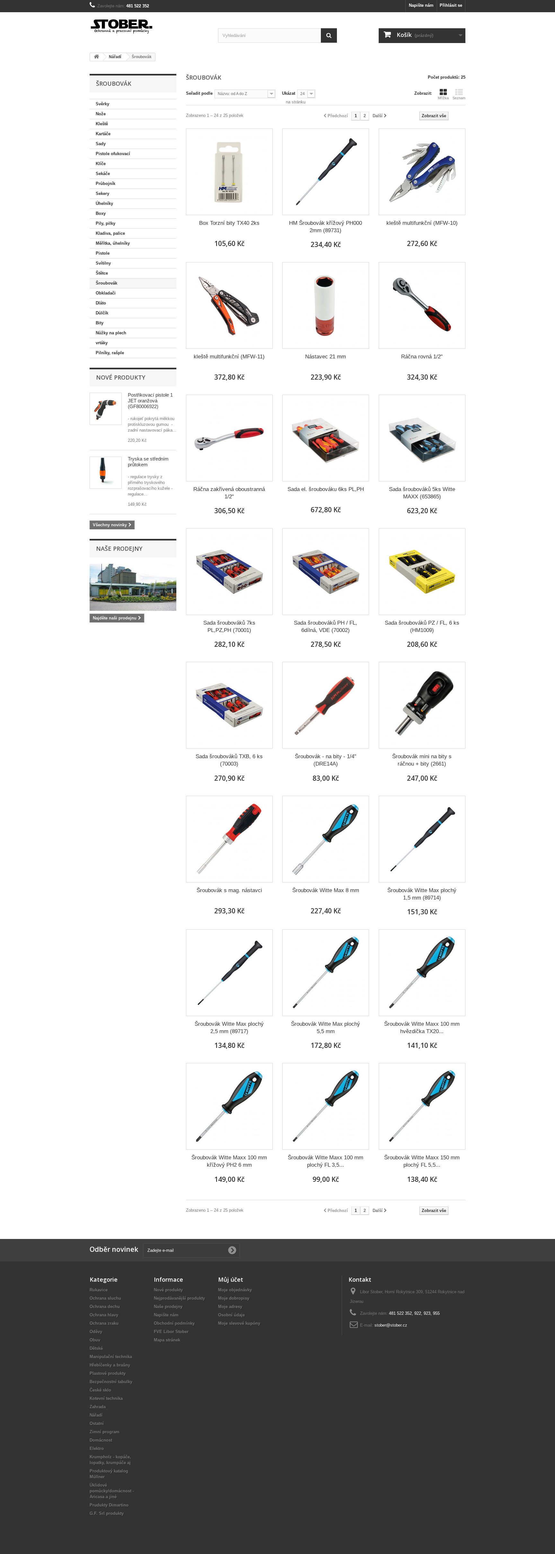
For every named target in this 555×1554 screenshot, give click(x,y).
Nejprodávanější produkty (179, 1298)
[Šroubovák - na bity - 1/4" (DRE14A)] (326, 705)
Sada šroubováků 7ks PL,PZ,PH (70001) (229, 626)
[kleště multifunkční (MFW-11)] (229, 305)
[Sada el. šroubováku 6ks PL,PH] (326, 438)
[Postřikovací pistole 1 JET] (106, 409)
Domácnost (101, 1440)
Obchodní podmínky (174, 1323)
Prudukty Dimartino (109, 1505)
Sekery (102, 193)
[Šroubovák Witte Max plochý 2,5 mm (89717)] (229, 973)
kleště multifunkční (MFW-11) (229, 357)
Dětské (96, 1348)
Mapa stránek (167, 1340)
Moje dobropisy (233, 1298)
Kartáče (103, 133)
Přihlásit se (451, 5)
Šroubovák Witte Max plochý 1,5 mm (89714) (421, 894)
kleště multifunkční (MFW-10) (422, 223)
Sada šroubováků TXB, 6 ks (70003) (229, 760)
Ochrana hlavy (104, 1315)
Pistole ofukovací (113, 153)
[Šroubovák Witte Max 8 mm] (326, 839)
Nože (101, 113)
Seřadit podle (199, 93)
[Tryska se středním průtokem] (106, 473)
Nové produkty (120, 377)
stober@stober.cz (390, 1325)
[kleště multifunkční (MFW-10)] (422, 172)
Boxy (101, 213)
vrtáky (102, 342)
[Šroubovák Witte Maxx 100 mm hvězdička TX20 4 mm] (422, 973)
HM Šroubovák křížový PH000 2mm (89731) (325, 226)
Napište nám (421, 5)
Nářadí (96, 1415)
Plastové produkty (108, 1373)
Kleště (102, 123)
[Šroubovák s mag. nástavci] (229, 839)
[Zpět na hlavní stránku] (96, 57)
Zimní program (104, 1431)
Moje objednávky (235, 1289)
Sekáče (103, 173)
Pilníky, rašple (110, 352)
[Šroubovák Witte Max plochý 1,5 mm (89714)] (422, 839)
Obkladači (106, 293)
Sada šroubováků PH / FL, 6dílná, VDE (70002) (325, 626)
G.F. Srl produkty (107, 1513)
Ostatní (97, 1423)
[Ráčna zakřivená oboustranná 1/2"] (229, 438)
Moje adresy (230, 1306)
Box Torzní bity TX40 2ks (229, 223)
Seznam (459, 98)
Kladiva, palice (110, 233)
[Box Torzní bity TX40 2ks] (229, 172)
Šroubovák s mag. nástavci (229, 890)
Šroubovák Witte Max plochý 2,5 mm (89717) (229, 1027)
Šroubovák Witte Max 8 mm (325, 890)
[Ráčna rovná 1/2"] (422, 305)
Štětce (102, 273)
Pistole (103, 253)
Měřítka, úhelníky (113, 243)
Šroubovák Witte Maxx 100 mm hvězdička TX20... (422, 1027)
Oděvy (96, 1331)
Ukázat (288, 93)
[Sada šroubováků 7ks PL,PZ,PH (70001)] (229, 571)
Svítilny (103, 263)
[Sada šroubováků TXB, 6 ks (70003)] (229, 705)
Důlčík (102, 313)
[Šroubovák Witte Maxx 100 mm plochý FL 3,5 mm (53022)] (326, 1106)
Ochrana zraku (104, 1323)
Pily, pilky (105, 223)
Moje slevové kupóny (239, 1323)
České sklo (100, 1390)
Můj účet (230, 1279)
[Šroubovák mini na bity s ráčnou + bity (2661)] (422, 705)
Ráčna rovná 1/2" (422, 357)
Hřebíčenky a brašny (110, 1365)
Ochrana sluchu (105, 1298)
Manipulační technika (111, 1356)
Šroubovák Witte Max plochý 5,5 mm (325, 1027)
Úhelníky (104, 203)
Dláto (101, 303)
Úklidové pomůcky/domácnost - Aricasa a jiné (112, 1491)
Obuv (95, 1340)
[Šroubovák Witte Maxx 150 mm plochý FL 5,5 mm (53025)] (422, 1106)
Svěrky (102, 103)
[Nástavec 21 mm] (326, 305)
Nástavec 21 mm (325, 357)
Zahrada (98, 1406)
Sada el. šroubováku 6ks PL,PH (325, 489)
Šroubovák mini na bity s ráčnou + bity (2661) (422, 760)
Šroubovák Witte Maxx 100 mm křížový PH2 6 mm (229, 1161)
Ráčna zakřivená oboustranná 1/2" (229, 493)
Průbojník (105, 183)
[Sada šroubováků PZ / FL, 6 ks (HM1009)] (422, 571)
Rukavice (99, 1289)
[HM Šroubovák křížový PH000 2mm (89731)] (326, 172)
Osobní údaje (231, 1315)
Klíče (101, 163)
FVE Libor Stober (171, 1331)
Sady (101, 143)
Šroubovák (106, 283)
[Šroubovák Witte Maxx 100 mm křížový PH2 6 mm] (229, 1106)
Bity (99, 322)
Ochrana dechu (105, 1306)
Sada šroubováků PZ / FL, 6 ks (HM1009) (422, 626)
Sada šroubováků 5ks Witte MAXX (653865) (422, 493)
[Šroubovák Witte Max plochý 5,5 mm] (326, 973)
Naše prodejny (119, 548)
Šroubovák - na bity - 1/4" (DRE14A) (325, 760)
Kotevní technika (106, 1398)
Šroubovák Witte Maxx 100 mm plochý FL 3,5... (325, 1161)
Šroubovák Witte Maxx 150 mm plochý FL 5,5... (422, 1161)
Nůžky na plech (111, 332)
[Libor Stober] (149, 25)
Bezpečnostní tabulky (111, 1381)
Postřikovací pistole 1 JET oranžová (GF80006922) (150, 400)
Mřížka (443, 98)
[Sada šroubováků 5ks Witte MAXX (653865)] (422, 438)
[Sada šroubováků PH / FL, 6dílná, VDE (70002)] (326, 571)
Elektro (97, 1448)
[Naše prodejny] (133, 587)
